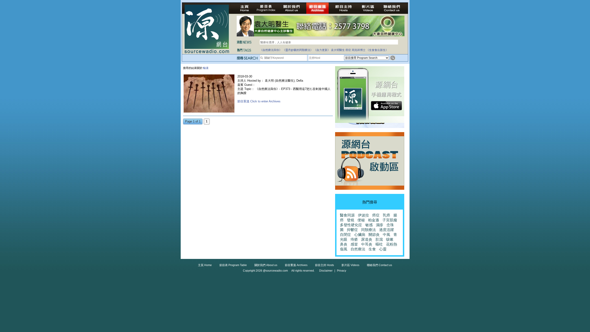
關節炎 (374, 235)
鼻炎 (343, 244)
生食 (372, 249)
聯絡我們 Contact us (379, 265)
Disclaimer (326, 270)
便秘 (361, 220)
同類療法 (368, 230)
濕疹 (379, 225)
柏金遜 (373, 220)
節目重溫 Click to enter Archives (258, 101)
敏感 (369, 225)
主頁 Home (205, 265)
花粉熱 (391, 244)
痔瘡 (354, 239)
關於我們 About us (265, 265)
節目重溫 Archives (296, 265)
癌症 (348, 50)
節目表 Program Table (233, 265)
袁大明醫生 (338, 50)
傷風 (343, 249)
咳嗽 (389, 239)
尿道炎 (366, 239)
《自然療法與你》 (271, 50)
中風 (386, 235)
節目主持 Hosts (324, 265)
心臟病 (359, 235)
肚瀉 (379, 239)
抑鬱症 (352, 230)
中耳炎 (366, 244)
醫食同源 (347, 215)
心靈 (382, 249)
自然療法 (358, 249)
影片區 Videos (350, 265)
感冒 (354, 244)
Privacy (341, 270)
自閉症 (345, 235)
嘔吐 (379, 244)
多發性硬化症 (351, 225)
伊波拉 (363, 215)
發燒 (350, 220)
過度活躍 (386, 230)
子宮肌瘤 (389, 220)
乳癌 (386, 215)
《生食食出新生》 (377, 50)
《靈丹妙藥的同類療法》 (298, 50)
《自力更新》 (322, 50)
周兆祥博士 (359, 50)
